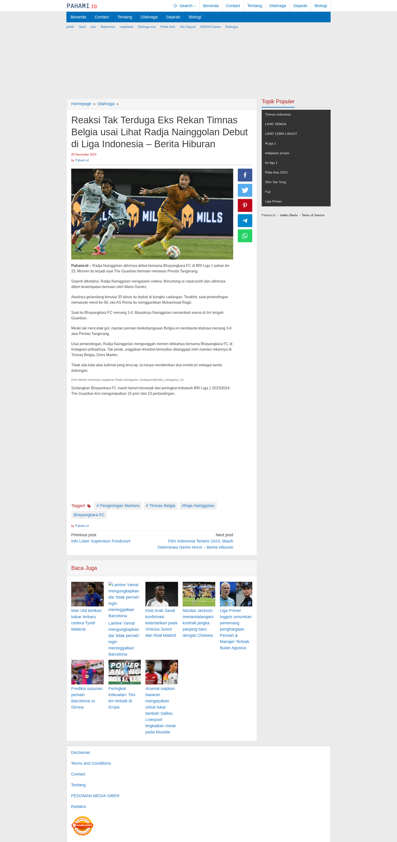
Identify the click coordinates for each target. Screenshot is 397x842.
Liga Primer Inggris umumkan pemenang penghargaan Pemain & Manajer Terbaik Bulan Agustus (236, 629)
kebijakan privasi (277, 153)
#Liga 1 (270, 143)
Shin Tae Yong (275, 182)
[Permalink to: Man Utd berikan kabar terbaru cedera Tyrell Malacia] (87, 594)
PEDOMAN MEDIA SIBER (95, 795)
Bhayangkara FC (89, 515)
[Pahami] (81, 5)
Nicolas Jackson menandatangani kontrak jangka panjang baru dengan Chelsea (198, 623)
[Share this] (245, 175)
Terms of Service (313, 215)
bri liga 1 (271, 162)
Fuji (267, 191)
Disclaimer (80, 752)
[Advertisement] (198, 61)
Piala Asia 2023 (276, 172)
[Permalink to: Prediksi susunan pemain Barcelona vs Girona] (87, 672)
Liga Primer (273, 201)
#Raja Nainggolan (198, 505)
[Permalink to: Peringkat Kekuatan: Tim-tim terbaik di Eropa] (124, 672)
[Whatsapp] (245, 235)
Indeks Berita (289, 215)
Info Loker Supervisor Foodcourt (100, 538)
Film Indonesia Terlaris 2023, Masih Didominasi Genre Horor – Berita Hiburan (195, 541)
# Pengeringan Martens (117, 505)
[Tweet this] (245, 190)
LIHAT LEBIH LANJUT (281, 134)
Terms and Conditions (91, 763)
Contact (78, 774)
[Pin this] (245, 205)
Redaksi (78, 806)
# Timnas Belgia (160, 505)
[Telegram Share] (245, 220)
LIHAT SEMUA (275, 124)
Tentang (78, 785)
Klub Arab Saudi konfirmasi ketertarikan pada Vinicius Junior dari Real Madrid (161, 623)
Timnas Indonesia (278, 114)
